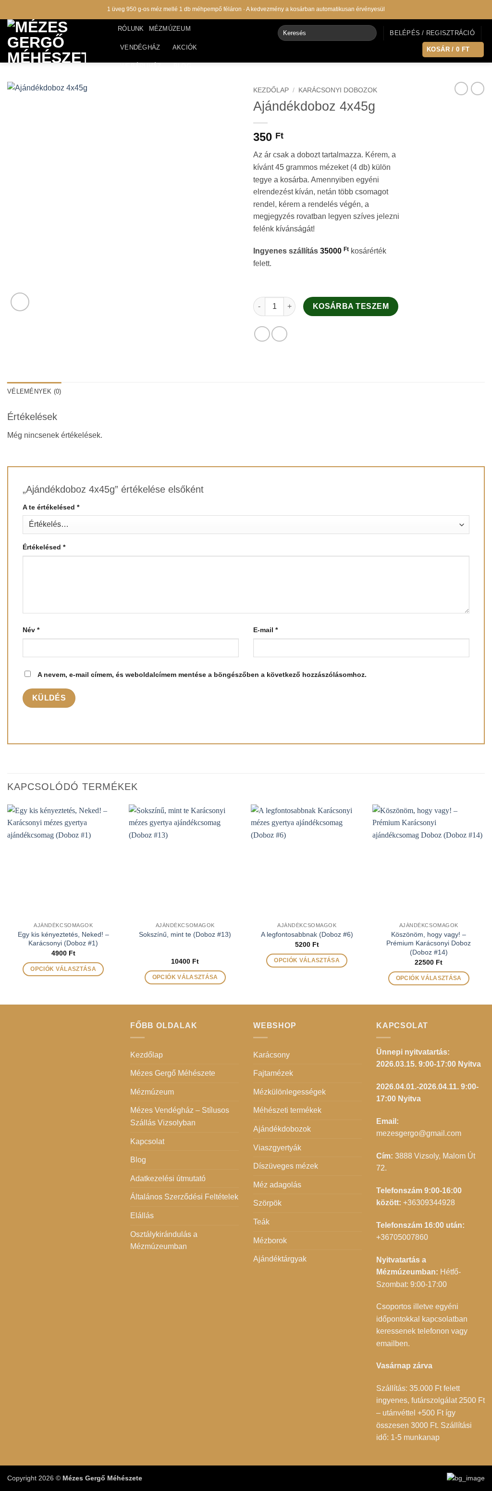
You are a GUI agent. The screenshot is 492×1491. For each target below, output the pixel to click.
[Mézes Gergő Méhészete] (55, 41)
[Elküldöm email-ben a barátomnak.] (279, 334)
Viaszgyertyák (277, 1148)
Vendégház (140, 47)
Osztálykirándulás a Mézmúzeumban (163, 1240)
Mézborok (270, 1240)
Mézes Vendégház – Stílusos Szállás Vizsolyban (179, 1116)
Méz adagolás (277, 1185)
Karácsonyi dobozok (337, 90)
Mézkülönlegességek (289, 1092)
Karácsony (271, 1055)
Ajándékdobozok (282, 1129)
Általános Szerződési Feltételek (184, 1197)
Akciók (184, 47)
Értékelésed (44, 547)
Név (31, 630)
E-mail (265, 630)
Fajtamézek (273, 1073)
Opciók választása (63, 969)
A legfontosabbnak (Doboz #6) (307, 934)
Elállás (142, 1215)
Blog (182, 66)
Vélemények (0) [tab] (34, 391)
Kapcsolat (139, 84)
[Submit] (367, 33)
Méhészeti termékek (287, 1110)
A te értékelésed (51, 507)
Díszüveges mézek (285, 1166)
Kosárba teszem (351, 306)
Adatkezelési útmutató (168, 1178)
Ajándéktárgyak (280, 1259)
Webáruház (140, 66)
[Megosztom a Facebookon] (262, 334)
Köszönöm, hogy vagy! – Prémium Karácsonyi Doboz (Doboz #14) (428, 943)
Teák (261, 1222)
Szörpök (267, 1203)
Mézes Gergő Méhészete (172, 1073)
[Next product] (461, 88)
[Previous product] (477, 88)
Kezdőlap (271, 90)
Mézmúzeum (170, 28)
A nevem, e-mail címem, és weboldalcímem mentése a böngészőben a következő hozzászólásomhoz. (202, 674)
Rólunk (131, 28)
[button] (432, 33)
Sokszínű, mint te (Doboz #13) (185, 934)
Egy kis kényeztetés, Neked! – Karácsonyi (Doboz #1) (63, 938)
